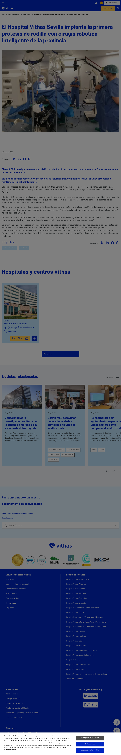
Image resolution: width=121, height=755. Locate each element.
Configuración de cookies (90, 738)
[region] (60, 743)
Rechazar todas (90, 744)
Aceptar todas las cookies (90, 750)
